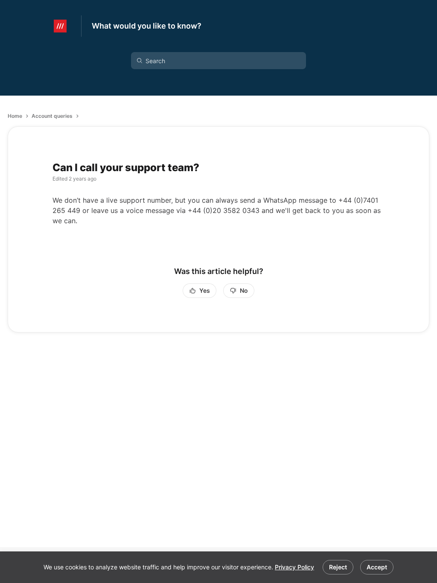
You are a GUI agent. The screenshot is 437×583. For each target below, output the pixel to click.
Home (15, 116)
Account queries (52, 116)
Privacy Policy (294, 567)
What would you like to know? (146, 25)
